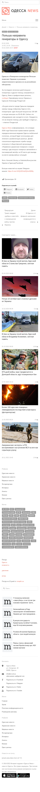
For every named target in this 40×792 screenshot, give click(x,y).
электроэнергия (8, 547)
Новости (4, 31)
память (5, 534)
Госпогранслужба (8, 512)
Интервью (5, 488)
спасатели (25, 541)
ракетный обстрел (9, 541)
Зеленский (26, 512)
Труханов (23, 515)
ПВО (33, 512)
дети (13, 525)
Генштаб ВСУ (19, 509)
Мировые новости (8, 480)
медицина (6, 531)
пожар (12, 534)
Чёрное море (23, 519)
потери (5, 537)
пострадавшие (29, 534)
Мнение (4, 495)
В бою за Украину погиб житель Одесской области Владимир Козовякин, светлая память (19, 336)
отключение (30, 531)
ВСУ (11, 509)
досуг (19, 525)
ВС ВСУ (5, 509)
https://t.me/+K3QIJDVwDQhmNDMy (21, 171)
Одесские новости (13, 31)
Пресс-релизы (6, 498)
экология (27, 544)
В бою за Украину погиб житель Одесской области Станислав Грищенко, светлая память (19, 263)
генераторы (13, 198)
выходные (6, 525)
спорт (33, 541)
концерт (12, 528)
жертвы (5, 528)
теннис (19, 544)
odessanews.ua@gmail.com (15, 676)
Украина (31, 515)
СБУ (11, 515)
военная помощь (19, 522)
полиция (19, 534)
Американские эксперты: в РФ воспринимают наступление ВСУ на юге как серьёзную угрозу (20, 447)
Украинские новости (8, 477)
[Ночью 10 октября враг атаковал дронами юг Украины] (20, 277)
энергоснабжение (21, 547)
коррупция (31, 528)
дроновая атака (28, 525)
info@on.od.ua (11, 674)
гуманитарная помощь (26, 198)
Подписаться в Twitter (13, 687)
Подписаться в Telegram (14, 683)
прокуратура (28, 537)
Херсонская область (9, 519)
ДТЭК (18, 512)
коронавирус (21, 528)
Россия (5, 515)
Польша (5, 201)
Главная (4, 701)
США (16, 515)
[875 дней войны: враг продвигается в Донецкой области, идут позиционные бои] (20, 350)
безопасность (7, 522)
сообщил (5, 98)
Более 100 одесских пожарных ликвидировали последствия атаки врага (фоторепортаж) (19, 409)
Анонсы (4, 491)
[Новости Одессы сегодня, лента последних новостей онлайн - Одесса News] (20, 11)
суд (13, 544)
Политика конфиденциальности (12, 708)
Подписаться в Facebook (14, 680)
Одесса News (7, 128)
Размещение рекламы (9, 712)
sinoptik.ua (20, 581)
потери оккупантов (16, 537)
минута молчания (17, 531)
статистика (6, 544)
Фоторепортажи (7, 484)
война (5, 198)
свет (18, 541)
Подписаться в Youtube (14, 690)
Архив (4, 704)
